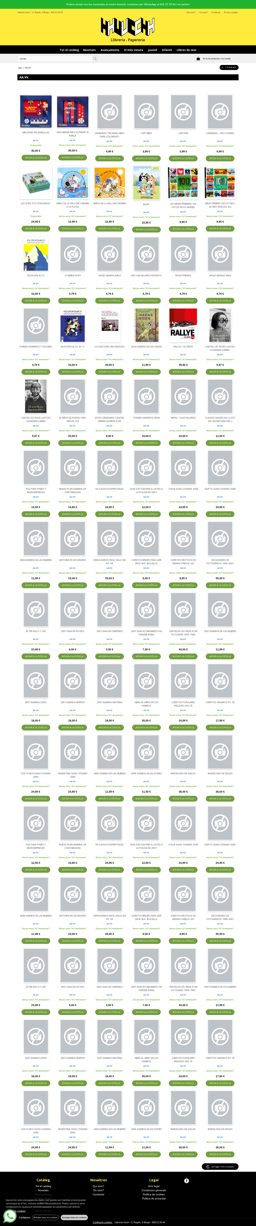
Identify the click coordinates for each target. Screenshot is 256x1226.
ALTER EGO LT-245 (36, 631)
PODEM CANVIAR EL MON (146, 417)
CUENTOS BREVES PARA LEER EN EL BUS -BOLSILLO (146, 561)
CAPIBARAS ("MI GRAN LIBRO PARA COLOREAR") (109, 135)
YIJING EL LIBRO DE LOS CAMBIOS (146, 704)
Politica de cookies (154, 1194)
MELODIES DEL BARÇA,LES (35, 132)
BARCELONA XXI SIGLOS (183, 773)
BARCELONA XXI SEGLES (220, 773)
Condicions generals (154, 1190)
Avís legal (153, 1186)
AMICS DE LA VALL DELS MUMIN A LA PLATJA (72, 205)
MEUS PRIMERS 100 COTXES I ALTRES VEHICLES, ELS (220, 205)
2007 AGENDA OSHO (36, 702)
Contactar (215, 12)
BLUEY (146, 204)
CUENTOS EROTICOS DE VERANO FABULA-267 (183, 561)
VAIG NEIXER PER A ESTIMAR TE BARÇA (73, 134)
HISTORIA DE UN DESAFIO (72, 560)
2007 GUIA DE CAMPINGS (110, 631)
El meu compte (231, 12)
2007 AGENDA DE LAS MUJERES (220, 631)
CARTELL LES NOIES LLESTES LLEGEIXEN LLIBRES (220, 348)
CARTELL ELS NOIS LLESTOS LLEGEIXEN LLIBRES (35, 419)
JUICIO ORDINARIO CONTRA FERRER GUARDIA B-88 (109, 419)
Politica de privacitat (154, 1198)
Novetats (90, 50)
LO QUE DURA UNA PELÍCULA (110, 346)
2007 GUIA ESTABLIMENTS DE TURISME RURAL (146, 633)
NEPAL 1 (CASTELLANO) (183, 417)
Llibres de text (186, 50)
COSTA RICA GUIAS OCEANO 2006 (36, 775)
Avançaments (110, 50)
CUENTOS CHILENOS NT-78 (220, 702)
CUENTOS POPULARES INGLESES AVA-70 (183, 704)
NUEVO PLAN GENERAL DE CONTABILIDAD (72, 490)
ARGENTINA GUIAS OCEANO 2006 (73, 775)
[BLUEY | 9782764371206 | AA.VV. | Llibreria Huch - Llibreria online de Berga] (146, 182)
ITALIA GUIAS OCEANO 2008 (183, 488)
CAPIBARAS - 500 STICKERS (220, 133)
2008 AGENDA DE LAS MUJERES (36, 560)
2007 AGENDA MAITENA (109, 702)
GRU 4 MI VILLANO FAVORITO (146, 275)
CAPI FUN (183, 133)
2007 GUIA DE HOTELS (72, 631)
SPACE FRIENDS (183, 275)
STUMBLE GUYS (73, 275)
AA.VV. (36, 140)
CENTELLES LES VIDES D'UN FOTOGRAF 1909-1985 (183, 633)
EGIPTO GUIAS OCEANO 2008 (220, 488)
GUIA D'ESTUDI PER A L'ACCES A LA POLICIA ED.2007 (146, 490)
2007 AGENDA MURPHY (73, 702)
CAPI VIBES (146, 133)
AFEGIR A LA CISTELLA (36, 157)
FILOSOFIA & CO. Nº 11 (73, 346)
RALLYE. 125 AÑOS (183, 346)
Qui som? (191, 12)
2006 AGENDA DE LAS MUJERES (110, 773)
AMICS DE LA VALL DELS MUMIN (109, 203)
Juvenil (153, 50)
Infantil (167, 50)
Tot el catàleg (69, 50)
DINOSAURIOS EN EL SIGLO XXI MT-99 (110, 561)
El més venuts (134, 50)
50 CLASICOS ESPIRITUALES (109, 488)
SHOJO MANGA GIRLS (109, 275)
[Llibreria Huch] (128, 29)
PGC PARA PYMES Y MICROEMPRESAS (36, 490)
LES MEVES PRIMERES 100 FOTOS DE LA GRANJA (183, 205)
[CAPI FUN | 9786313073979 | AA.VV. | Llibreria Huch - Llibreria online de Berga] (183, 111)
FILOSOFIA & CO (35, 275)
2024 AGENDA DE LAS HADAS (146, 346)
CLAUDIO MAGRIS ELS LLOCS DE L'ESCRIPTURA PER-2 (220, 419)
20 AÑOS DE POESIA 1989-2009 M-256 (73, 419)
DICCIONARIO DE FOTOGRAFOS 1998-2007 (220, 561)
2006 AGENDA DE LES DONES (146, 773)
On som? (203, 12)
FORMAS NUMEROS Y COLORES (35, 346)
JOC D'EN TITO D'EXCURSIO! (35, 203)
